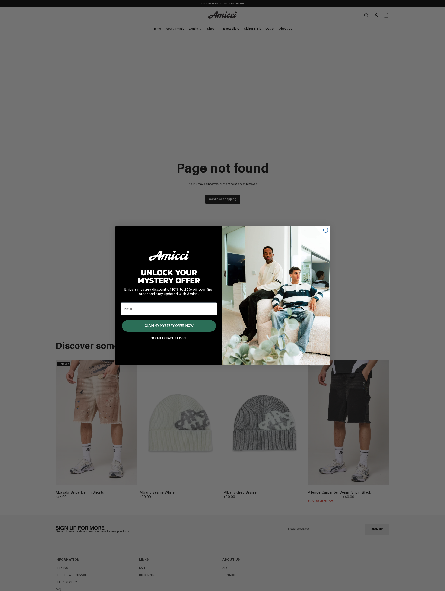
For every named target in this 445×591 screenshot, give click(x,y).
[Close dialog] (325, 230)
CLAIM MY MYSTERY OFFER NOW (169, 326)
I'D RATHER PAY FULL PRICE (169, 338)
